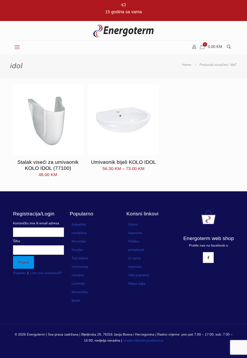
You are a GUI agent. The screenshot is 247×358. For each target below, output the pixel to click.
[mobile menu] (17, 47)
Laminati (78, 283)
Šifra (16, 241)
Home (186, 65)
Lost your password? (46, 273)
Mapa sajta (136, 283)
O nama (134, 258)
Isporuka (135, 266)
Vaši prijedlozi (138, 275)
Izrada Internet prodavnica (143, 340)
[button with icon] (208, 257)
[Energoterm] (123, 30)
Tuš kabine (80, 258)
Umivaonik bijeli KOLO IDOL (123, 162)
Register (19, 273)
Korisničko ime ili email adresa (36, 223)
